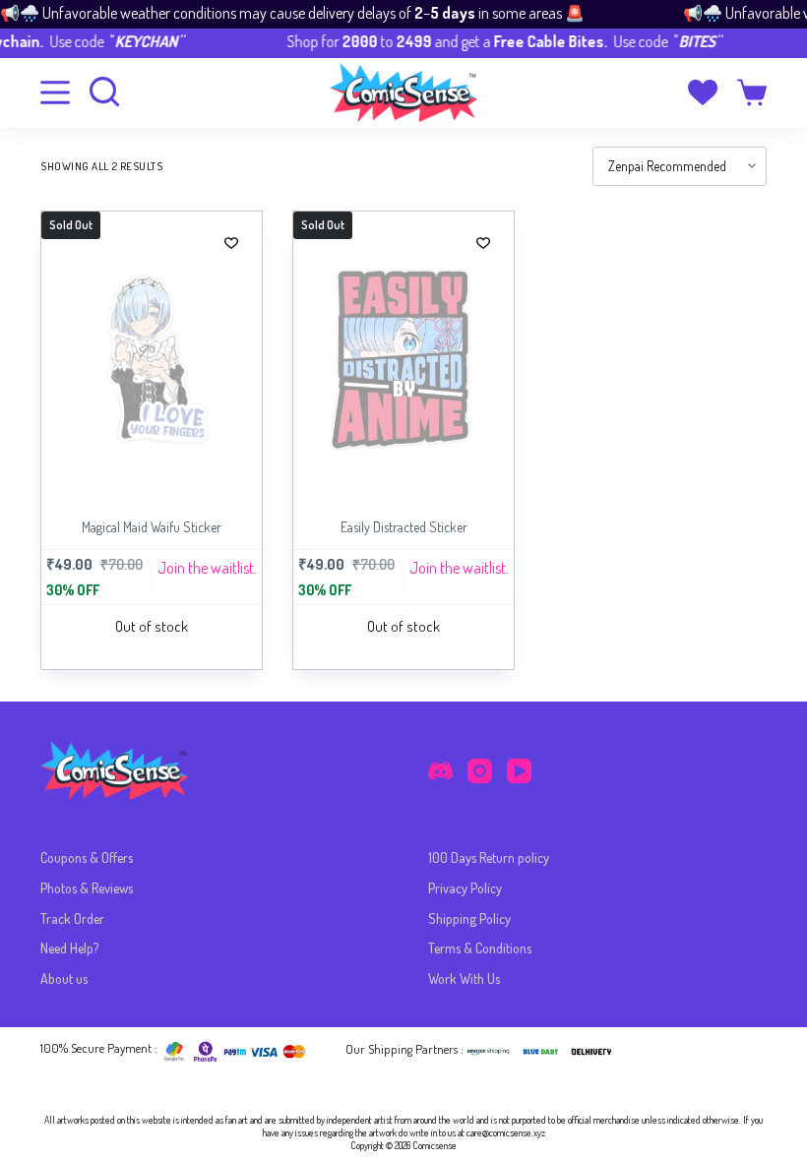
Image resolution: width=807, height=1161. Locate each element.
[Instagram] (479, 771)
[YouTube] (519, 771)
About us (64, 978)
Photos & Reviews (86, 888)
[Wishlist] (702, 92)
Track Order (72, 918)
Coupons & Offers (86, 857)
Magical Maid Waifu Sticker (151, 527)
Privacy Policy (465, 888)
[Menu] (55, 92)
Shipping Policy (469, 918)
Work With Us (464, 978)
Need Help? (69, 948)
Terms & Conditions (479, 948)
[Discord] (440, 771)
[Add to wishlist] (231, 242)
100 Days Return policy (488, 857)
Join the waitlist (205, 568)
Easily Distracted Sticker (404, 527)
